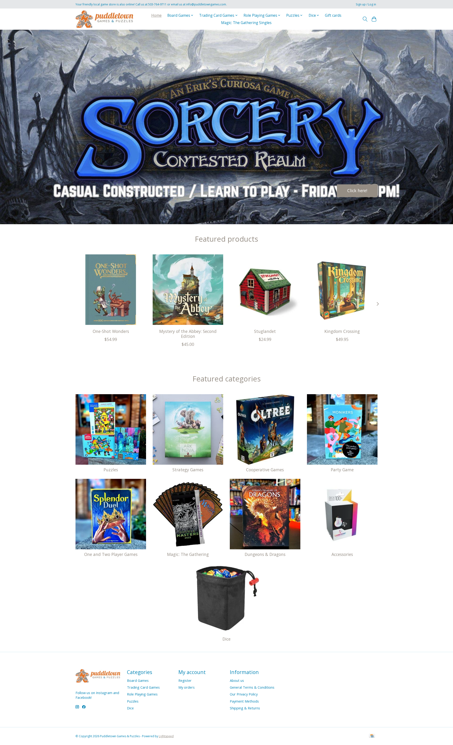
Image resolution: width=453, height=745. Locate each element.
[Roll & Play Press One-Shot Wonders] (111, 289)
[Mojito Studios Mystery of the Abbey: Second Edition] (188, 289)
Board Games (138, 680)
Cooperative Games (265, 469)
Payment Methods (244, 701)
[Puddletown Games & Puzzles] (104, 19)
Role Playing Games (142, 694)
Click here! (357, 190)
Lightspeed (166, 736)
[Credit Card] (372, 736)
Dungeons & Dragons (265, 554)
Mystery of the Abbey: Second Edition (188, 333)
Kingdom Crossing (342, 331)
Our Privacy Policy (244, 694)
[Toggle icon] (364, 19)
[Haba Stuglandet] (265, 289)
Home (156, 15)
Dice (226, 639)
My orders (186, 687)
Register (185, 680)
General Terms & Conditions (252, 687)
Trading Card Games (143, 687)
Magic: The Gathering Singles (246, 22)
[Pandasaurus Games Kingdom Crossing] (342, 289)
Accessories (342, 554)
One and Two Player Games (111, 554)
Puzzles (111, 469)
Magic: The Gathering (188, 554)
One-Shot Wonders (111, 331)
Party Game (342, 469)
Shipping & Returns (245, 708)
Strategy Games (187, 469)
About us (237, 680)
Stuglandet (265, 331)
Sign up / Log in (366, 4)
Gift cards (333, 15)
